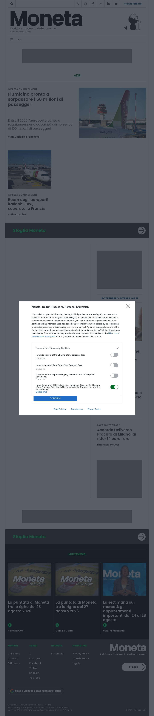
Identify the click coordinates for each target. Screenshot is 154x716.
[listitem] (77, 348)
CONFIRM (55, 398)
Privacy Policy (94, 409)
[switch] (114, 355)
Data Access (77, 409)
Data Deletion (60, 409)
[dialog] (77, 358)
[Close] (129, 307)
